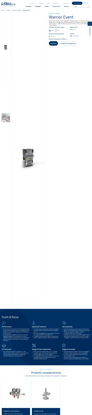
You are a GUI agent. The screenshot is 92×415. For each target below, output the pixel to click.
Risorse (66, 6)
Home (2, 10)
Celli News (56, 3)
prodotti (8, 10)
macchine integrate (16, 10)
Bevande (28, 6)
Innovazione (56, 6)
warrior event (26, 10)
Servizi (46, 6)
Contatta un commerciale (68, 43)
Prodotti (38, 6)
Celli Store (53, 43)
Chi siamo (32, 3)
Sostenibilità (41, 3)
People (48, 3)
